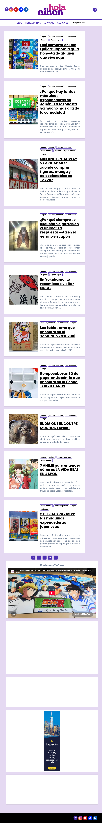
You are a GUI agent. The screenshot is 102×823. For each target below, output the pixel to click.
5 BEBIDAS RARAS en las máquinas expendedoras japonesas (57, 520)
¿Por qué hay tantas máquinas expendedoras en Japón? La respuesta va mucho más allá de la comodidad (59, 102)
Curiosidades (71, 37)
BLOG (19, 23)
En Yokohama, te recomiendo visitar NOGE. (57, 283)
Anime (51, 147)
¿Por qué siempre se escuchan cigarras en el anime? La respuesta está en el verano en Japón (59, 228)
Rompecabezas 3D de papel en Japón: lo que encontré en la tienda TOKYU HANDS (60, 380)
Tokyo (43, 154)
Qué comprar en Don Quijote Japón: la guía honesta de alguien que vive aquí (59, 51)
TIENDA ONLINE (33, 23)
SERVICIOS (49, 23)
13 (50, 557)
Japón (43, 37)
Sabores (44, 509)
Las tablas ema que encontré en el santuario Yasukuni (57, 332)
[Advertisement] (52, 692)
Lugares (44, 40)
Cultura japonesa (56, 37)
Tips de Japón (56, 40)
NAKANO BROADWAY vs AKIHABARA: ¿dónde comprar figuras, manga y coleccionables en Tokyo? (58, 169)
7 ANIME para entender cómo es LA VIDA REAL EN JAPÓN (60, 469)
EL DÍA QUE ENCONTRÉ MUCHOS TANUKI (59, 425)
